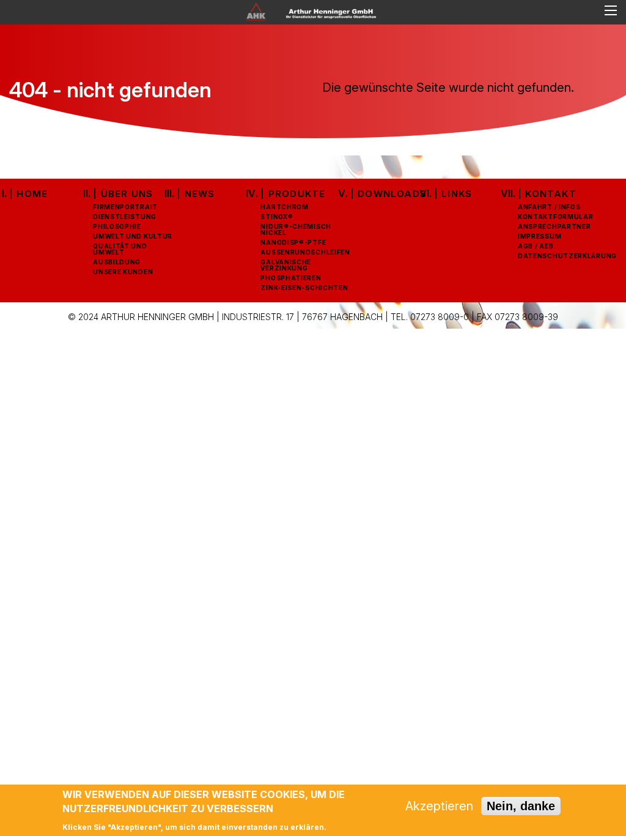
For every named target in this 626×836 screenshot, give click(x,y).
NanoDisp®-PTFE (293, 242)
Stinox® (276, 216)
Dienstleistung (124, 216)
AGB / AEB (535, 246)
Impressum (539, 236)
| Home (28, 193)
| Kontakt (547, 193)
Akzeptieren (439, 806)
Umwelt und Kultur (132, 236)
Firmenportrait (125, 207)
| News (196, 193)
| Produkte (292, 193)
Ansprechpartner (554, 226)
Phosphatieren (290, 278)
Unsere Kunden (123, 271)
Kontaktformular (556, 216)
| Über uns (123, 193)
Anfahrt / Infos (549, 207)
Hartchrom (284, 207)
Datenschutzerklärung (567, 255)
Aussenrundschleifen (305, 252)
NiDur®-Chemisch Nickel (295, 229)
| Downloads (388, 193)
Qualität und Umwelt (120, 249)
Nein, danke (521, 806)
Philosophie (117, 226)
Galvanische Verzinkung (285, 265)
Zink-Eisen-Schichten (304, 287)
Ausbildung (117, 262)
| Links (453, 193)
